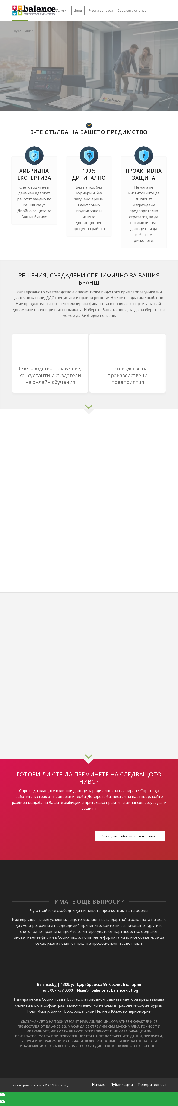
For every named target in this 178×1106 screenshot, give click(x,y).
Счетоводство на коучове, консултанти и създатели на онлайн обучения (50, 375)
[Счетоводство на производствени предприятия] (127, 348)
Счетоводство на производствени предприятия (127, 375)
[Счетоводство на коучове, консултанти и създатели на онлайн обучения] (50, 348)
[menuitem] (20, 10)
